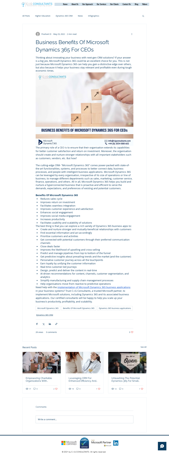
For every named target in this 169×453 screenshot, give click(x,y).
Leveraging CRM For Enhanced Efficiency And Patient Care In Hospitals (82, 379)
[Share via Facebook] (37, 324)
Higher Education (42, 16)
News (80, 16)
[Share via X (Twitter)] (43, 324)
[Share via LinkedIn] (50, 324)
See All (144, 347)
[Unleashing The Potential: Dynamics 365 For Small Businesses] (127, 362)
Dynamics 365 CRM (64, 16)
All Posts (26, 16)
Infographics (93, 16)
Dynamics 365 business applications (115, 308)
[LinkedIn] (115, 443)
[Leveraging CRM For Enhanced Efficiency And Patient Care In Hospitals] (84, 362)
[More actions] (131, 34)
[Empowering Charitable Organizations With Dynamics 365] (42, 362)
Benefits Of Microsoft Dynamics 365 (78, 308)
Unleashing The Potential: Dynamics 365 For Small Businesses (125, 379)
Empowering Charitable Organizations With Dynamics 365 (39, 379)
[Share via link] (56, 324)
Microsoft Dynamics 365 (47, 308)
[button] (127, 4)
